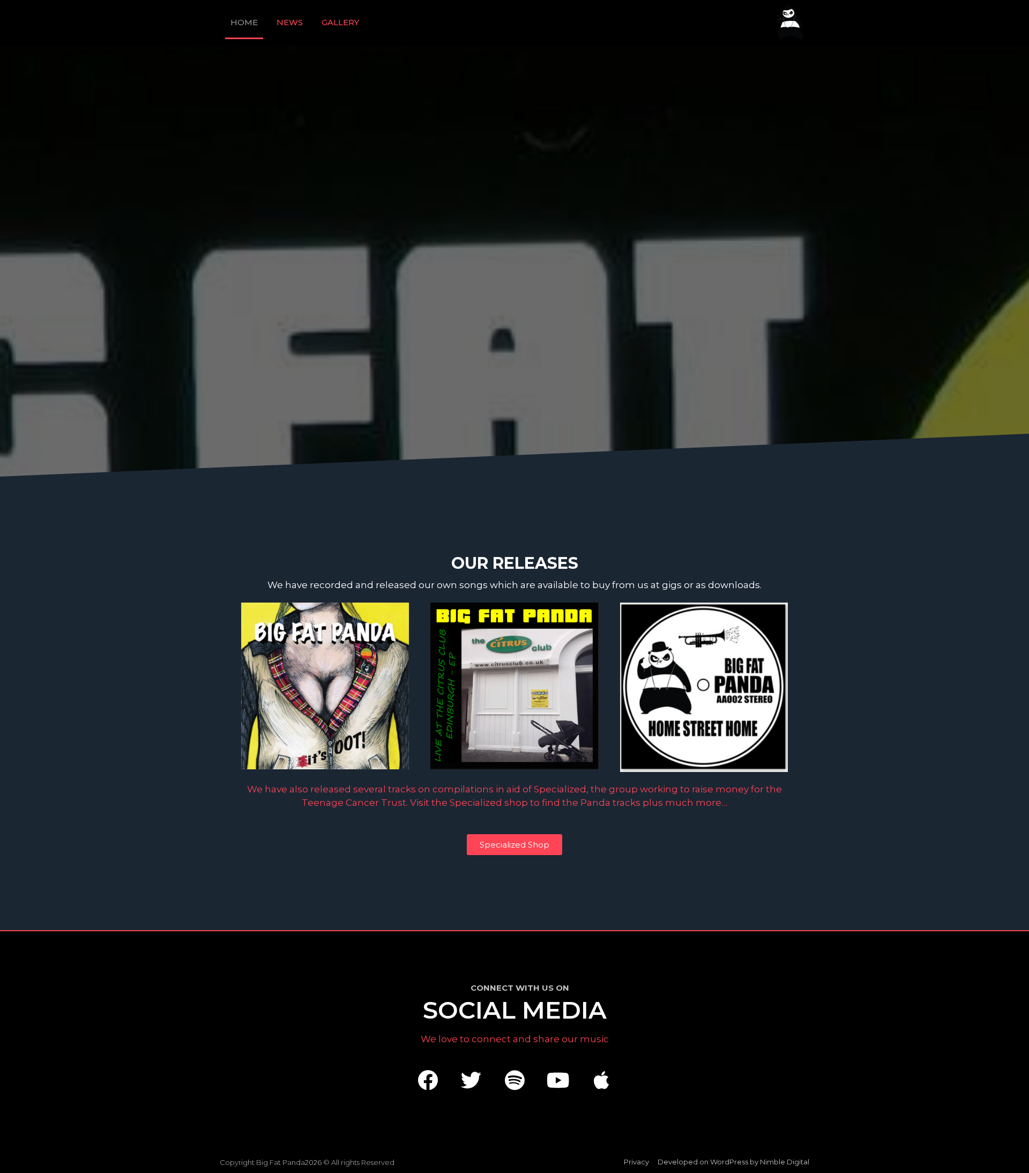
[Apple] (601, 1080)
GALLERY (340, 22)
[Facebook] (427, 1080)
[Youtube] (558, 1080)
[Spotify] (514, 1080)
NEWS (290, 22)
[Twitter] (471, 1080)
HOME (244, 22)
